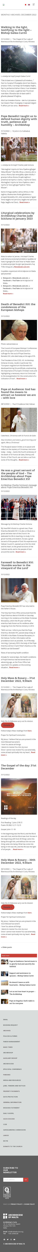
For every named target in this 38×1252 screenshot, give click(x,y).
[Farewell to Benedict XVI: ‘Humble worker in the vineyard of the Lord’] (19, 590)
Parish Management (11, 1042)
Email (5, 1019)
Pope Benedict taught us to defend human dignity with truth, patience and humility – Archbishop (19, 120)
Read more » (24, 106)
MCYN (5, 1141)
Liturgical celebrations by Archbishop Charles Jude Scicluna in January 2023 (17, 215)
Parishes (6, 1075)
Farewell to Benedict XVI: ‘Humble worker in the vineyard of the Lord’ (17, 565)
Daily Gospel (8, 1113)
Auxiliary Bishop (10, 1058)
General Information (12, 1102)
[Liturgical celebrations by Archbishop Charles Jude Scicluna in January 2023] (19, 241)
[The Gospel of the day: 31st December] (19, 796)
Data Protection (10, 1097)
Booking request (10, 1025)
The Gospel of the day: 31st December (18, 767)
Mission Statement (11, 1108)
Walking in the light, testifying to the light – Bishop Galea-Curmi (16, 30)
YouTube (16, 280)
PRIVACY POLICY (16, 1204)
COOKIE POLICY (29, 1204)
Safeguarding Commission (14, 1130)
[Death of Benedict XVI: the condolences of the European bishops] (19, 330)
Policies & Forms (10, 1036)
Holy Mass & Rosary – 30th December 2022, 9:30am (18, 861)
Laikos (6, 1135)
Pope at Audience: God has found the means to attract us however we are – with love (18, 393)
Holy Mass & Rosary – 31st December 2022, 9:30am (18, 679)
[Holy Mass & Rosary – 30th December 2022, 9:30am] (19, 887)
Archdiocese (8, 1064)
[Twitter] (7, 1239)
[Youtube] (14, 1239)
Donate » (7, 725)
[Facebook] (4, 1239)
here (30, 731)
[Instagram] (11, 1239)
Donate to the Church (12, 1146)
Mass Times (8, 1047)
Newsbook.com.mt (21, 267)
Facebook (7, 280)
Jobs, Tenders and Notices (14, 1086)
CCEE (5, 1124)
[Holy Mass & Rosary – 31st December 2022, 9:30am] (19, 705)
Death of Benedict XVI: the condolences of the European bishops (18, 307)
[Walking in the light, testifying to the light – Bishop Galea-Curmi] (19, 58)
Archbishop (8, 1053)
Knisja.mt (7, 278)
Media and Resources (12, 1080)
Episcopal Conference (12, 1069)
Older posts (6, 947)
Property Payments (11, 1091)
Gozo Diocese (9, 1119)
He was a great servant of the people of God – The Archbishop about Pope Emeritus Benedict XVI (18, 475)
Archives (7, 1030)
